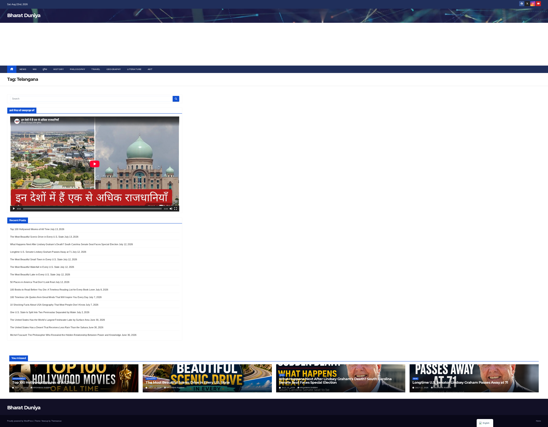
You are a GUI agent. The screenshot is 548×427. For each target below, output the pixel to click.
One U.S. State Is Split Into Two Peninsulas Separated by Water (43, 312)
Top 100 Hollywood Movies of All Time (30, 229)
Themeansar (56, 421)
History (58, 69)
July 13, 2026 (22, 388)
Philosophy (77, 69)
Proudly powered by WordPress (20, 421)
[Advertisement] (274, 44)
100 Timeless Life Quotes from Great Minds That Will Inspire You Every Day (49, 297)
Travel (95, 69)
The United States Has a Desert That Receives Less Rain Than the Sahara (49, 327)
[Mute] (171, 208)
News (23, 69)
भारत (35, 69)
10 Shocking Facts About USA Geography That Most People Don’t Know (47, 305)
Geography (113, 69)
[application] (94, 163)
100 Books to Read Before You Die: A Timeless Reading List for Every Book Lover (52, 289)
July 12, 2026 (289, 388)
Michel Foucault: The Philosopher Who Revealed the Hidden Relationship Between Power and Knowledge (65, 335)
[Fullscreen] (175, 208)
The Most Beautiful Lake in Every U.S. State (33, 274)
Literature (134, 69)
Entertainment (19, 378)
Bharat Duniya (23, 15)
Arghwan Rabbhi (42, 388)
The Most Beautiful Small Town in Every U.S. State (36, 259)
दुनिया (45, 69)
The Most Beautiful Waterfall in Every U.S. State (35, 267)
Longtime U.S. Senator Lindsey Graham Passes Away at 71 (41, 252)
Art (150, 69)
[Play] (13, 208)
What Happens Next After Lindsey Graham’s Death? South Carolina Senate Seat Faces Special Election (64, 244)
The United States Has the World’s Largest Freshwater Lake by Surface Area (50, 320)
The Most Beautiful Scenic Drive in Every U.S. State (37, 237)
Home (538, 421)
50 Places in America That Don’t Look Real (32, 282)
